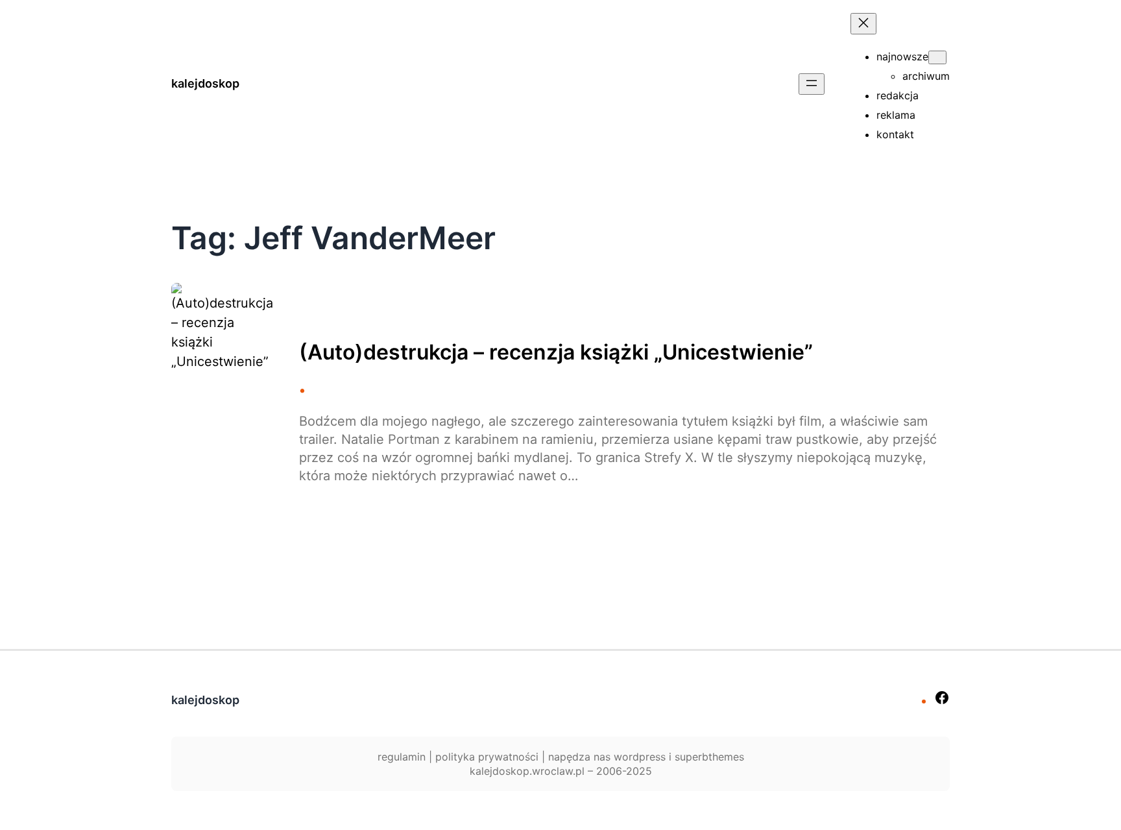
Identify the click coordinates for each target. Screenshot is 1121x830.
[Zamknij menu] (863, 23)
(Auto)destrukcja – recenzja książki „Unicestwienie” (556, 352)
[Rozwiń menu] (812, 84)
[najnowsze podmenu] (937, 57)
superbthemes (709, 756)
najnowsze (902, 56)
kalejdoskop (205, 83)
